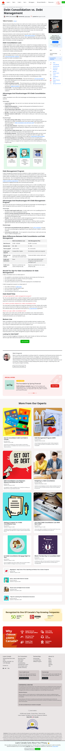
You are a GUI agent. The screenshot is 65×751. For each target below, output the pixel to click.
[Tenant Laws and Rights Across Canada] (6, 588)
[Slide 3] (34, 392)
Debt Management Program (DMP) (45, 436)
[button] (8, 2)
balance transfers (15, 86)
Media (49, 660)
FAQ (49, 664)
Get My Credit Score (24, 676)
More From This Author (19, 366)
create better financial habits (38, 136)
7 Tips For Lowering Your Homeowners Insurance (22, 595)
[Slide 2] (31, 392)
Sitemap (50, 663)
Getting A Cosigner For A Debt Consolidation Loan (24, 162)
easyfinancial (56, 66)
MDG (54, 78)
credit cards (19, 286)
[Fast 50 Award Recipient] (17, 615)
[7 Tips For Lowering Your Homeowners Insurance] (6, 597)
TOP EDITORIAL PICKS (53, 54)
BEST (51, 50)
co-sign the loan (33, 308)
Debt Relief (20, 658)
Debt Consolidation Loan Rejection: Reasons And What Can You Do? (14, 480)
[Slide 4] (36, 392)
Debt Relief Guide (12, 7)
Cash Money (56, 64)
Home (5, 7)
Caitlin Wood (27, 16)
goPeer (54, 71)
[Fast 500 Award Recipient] (50, 616)
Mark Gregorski (12, 16)
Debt (7, 7)
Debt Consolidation (19, 7)
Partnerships (36, 657)
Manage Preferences (29, 749)
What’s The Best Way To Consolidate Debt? (47, 554)
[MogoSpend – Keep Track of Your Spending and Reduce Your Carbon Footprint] (6, 570)
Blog (49, 657)
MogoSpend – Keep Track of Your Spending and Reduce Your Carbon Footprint (29, 568)
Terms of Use (42, 712)
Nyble (54, 82)
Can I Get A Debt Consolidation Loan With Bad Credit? (47, 521)
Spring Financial (57, 83)
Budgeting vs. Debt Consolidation (45, 479)
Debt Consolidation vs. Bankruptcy (11, 161)
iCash (54, 75)
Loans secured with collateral (12, 56)
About (49, 658)
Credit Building (21, 661)
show (15, 21)
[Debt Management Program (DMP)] (48, 421)
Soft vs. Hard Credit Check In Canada (19, 577)
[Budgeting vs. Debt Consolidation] (48, 463)
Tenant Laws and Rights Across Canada (20, 586)
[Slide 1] (29, 392)
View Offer (55, 385)
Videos (50, 661)
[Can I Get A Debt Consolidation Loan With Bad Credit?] (48, 505)
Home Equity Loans (22, 664)
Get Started (55, 42)
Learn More (45, 676)
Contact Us (5, 664)
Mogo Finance (56, 80)
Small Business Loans (23, 663)
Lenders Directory (22, 666)
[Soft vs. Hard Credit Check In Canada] (6, 579)
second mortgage (39, 78)
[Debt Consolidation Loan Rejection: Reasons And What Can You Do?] (17, 463)
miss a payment (37, 227)
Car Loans (20, 660)
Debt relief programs (30, 35)
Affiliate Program (37, 660)
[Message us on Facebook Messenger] (3, 667)
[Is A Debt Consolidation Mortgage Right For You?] (17, 543)
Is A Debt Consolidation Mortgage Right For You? (17, 555)
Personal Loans (21, 657)
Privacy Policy (34, 712)
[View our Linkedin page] (8, 667)
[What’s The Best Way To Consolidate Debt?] (47, 543)
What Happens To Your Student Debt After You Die (38, 161)
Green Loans (56, 73)
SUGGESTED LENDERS (53, 58)
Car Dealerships (37, 658)
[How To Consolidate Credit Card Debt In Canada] (17, 421)
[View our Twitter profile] (5, 667)
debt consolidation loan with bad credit (24, 122)
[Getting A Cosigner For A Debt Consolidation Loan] (17, 505)
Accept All (38, 749)
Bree (54, 62)
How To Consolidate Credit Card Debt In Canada (16, 437)
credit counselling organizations (10, 181)
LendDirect (55, 76)
